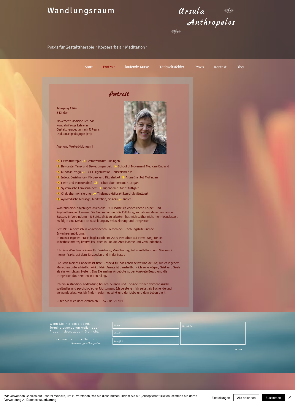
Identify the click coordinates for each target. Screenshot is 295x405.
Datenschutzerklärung (41, 399)
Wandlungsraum (81, 10)
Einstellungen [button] (221, 398)
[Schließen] (289, 398)
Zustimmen (273, 398)
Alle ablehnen (246, 398)
